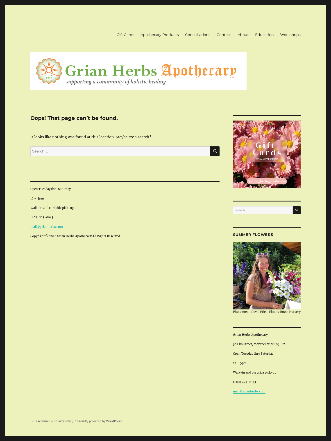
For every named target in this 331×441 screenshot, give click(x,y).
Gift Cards (125, 35)
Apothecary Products (160, 35)
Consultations (197, 35)
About (243, 35)
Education (264, 35)
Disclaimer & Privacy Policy (53, 421)
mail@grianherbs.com (46, 227)
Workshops (290, 35)
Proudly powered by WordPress (99, 421)
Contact (224, 35)
